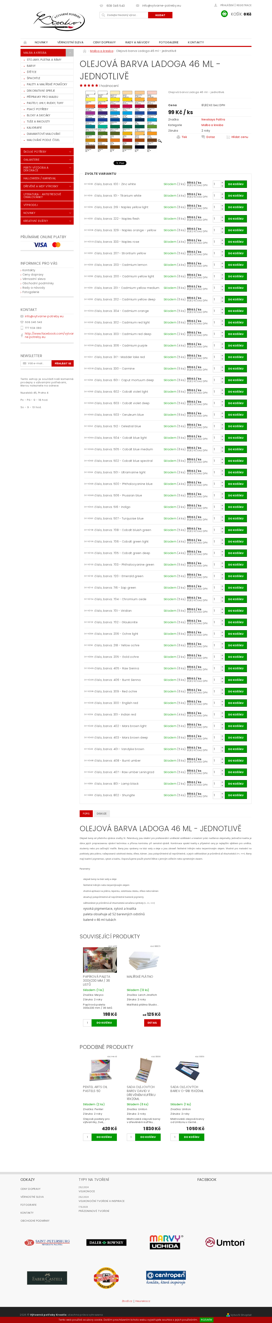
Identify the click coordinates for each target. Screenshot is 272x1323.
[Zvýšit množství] (222, 182)
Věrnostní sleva (70, 42)
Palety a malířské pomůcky (47, 84)
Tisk (184, 137)
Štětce (32, 72)
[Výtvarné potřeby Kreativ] (59, 21)
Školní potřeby (34, 152)
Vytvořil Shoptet (241, 1315)
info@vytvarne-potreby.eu (44, 316)
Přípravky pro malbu (42, 97)
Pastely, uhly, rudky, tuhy (45, 103)
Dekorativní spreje (41, 91)
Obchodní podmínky (38, 283)
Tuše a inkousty (38, 121)
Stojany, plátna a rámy (44, 60)
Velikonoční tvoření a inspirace (102, 1201)
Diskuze (102, 813)
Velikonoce (87, 1191)
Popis (86, 813)
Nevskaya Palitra (213, 119)
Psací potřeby (37, 109)
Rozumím (206, 1319)
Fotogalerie (169, 42)
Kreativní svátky (35, 221)
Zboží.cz (127, 1301)
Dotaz (210, 137)
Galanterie (31, 160)
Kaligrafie (34, 128)
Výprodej (30, 205)
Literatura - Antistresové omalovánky (42, 195)
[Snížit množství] (222, 186)
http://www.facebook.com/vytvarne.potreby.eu (49, 335)
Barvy (31, 66)
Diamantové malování (43, 134)
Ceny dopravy (104, 42)
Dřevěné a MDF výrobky (40, 186)
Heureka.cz (142, 1301)
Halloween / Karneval (39, 178)
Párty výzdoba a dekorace (36, 169)
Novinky (41, 42)
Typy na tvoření (94, 1179)
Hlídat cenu (240, 137)
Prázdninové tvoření (94, 1211)
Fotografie (29, 1205)
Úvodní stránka (25, 42)
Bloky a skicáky (38, 115)
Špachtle (33, 78)
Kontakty (196, 42)
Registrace (244, 5)
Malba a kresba (34, 53)
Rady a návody (137, 42)
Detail (152, 1023)
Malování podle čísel (43, 140)
